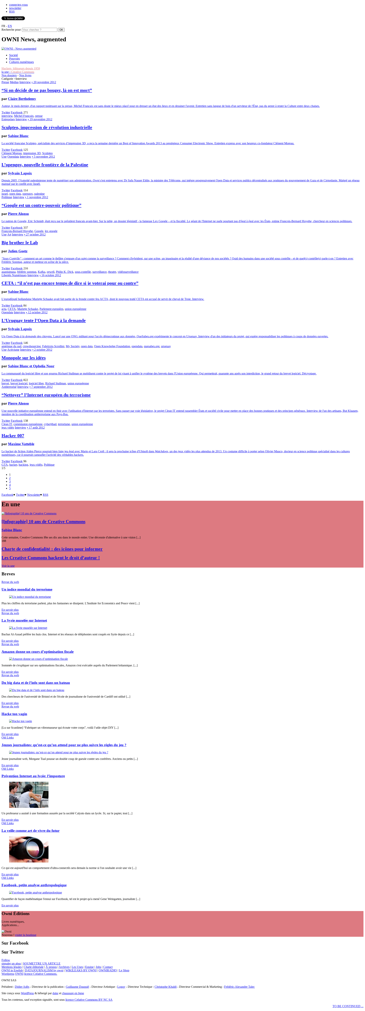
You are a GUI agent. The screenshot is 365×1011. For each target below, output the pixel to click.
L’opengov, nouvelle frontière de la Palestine (45, 164)
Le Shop (124, 970)
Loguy (121, 986)
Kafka (41, 271)
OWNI (19, 973)
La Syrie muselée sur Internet (24, 620)
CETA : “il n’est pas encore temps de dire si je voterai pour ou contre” (70, 283)
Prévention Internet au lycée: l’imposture (33, 776)
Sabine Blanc (18, 136)
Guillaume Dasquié (77, 986)
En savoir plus (10, 609)
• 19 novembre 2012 (40, 119)
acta (4, 309)
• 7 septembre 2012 (41, 386)
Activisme (13, 349)
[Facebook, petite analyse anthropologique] (35, 892)
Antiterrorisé (9, 386)
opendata (137, 346)
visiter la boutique (25, 935)
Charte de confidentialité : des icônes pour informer (52, 548)
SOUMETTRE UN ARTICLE (41, 963)
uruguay (166, 346)
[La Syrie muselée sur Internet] (28, 627)
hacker (13, 464)
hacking (23, 464)
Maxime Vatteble (21, 444)
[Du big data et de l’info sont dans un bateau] (36, 690)
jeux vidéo (8, 427)
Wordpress (8, 973)
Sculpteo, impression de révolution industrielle (47, 127)
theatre (112, 271)
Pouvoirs (14, 58)
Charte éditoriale (34, 967)
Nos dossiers (9, 75)
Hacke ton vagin (14, 714)
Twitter (6, 112)
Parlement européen (51, 309)
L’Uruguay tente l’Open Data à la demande (44, 320)
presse (39, 115)
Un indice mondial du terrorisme (27, 589)
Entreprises (8, 119)
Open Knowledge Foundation (112, 346)
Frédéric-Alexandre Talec (239, 986)
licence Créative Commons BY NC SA (89, 999)
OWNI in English (12, 970)
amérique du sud (11, 346)
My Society (72, 346)
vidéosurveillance (128, 271)
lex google (51, 231)
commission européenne (27, 424)
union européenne (75, 309)
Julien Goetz (17, 251)
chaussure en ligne (73, 993)
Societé (13, 55)
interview (7, 115)
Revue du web (10, 582)
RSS (12, 11)
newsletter (15, 8)
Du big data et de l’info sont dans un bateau (36, 683)
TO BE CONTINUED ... (347, 1006)
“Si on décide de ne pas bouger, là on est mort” (47, 90)
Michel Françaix (24, 115)
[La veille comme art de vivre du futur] (28, 861)
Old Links (8, 737)
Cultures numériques (21, 62)
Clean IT (7, 424)
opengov (27, 193)
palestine (39, 193)
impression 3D (32, 153)
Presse (5, 82)
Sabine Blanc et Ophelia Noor (31, 366)
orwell (50, 271)
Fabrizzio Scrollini (53, 346)
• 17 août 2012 (36, 427)
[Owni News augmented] (19, 48)
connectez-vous (18, 4)
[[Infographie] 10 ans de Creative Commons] (29, 513)
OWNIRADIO (108, 970)
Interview (25, 82)
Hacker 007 (13, 435)
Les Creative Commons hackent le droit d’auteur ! (51, 557)
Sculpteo (47, 153)
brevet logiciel (18, 383)
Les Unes (77, 967)
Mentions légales (12, 967)
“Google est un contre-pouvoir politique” (41, 205)
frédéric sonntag (26, 271)
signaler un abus (11, 963)
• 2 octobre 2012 (42, 349)
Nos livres (25, 75)
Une (4, 156)
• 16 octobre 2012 (50, 275)
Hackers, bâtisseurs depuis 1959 (21, 68)
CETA (12, 309)
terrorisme (64, 424)
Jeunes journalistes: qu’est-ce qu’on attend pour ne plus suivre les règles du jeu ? (64, 745)
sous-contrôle (83, 271)
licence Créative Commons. (40, 973)
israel (5, 193)
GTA (5, 464)
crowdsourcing (32, 346)
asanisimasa (9, 271)
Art (9, 234)
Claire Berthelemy (22, 99)
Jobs (98, 967)
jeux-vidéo (36, 464)
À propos (51, 967)
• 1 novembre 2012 (36, 197)
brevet (5, 383)
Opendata (13, 156)
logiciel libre (36, 383)
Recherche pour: (11, 29)
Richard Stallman (55, 383)
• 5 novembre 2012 (43, 156)
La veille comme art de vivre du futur (31, 831)
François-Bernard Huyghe (17, 231)
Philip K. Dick (64, 271)
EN (10, 26)
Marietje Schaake (27, 309)
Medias (14, 82)
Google (38, 231)
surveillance (99, 271)
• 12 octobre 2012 (37, 312)
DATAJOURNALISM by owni (44, 970)
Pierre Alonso (18, 214)
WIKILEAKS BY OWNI (81, 970)
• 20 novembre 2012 (44, 82)
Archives (64, 967)
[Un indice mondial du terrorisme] (30, 596)
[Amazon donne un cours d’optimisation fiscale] (38, 658)
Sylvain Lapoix (20, 173)
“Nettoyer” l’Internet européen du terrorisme (46, 394)
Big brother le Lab (20, 242)
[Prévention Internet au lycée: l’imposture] (28, 806)
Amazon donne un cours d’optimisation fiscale (38, 652)
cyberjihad (50, 424)
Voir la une (8, 565)
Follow (6, 960)
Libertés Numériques (14, 275)
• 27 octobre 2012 (35, 234)
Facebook (17, 112)
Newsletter (33, 494)
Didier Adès (22, 986)
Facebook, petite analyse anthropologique (34, 885)
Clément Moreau (12, 153)
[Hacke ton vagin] (20, 721)
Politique (7, 197)
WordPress (27, 993)
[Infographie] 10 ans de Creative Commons (43, 521)
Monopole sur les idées (24, 357)
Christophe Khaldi (166, 986)
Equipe (89, 967)
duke (55, 993)
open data (15, 193)
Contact (108, 967)
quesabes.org (151, 346)
